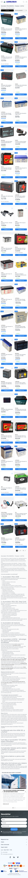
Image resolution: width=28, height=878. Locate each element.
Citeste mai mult (6, 803)
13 (23, 550)
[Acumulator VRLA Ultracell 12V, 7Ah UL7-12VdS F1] (21, 20)
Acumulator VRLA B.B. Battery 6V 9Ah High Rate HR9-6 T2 (6, 142)
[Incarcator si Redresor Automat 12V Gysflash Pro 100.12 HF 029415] (21, 504)
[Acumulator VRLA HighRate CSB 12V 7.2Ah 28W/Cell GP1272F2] (7, 76)
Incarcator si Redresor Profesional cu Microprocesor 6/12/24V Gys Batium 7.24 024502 (20, 274)
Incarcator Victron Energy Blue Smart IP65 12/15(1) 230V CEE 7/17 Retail (6, 514)
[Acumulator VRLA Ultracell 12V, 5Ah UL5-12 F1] (7, 452)
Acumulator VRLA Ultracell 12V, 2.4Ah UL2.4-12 (7, 327)
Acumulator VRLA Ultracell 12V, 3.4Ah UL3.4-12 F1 (21, 169)
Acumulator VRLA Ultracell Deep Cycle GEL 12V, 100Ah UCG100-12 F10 (6, 114)
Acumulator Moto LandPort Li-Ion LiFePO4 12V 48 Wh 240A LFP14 (20, 489)
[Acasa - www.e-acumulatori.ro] (10, 2)
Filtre (8, 10)
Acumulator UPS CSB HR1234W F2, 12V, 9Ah (7, 197)
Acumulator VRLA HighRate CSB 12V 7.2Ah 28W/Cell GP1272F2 (6, 86)
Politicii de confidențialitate (17, 832)
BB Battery (3, 140)
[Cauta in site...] (23, 2)
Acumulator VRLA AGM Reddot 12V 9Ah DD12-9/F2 (7, 410)
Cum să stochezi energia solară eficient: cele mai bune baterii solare (13, 791)
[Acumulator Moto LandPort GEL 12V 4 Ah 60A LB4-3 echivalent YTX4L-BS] (21, 530)
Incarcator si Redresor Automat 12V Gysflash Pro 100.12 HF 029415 (21, 514)
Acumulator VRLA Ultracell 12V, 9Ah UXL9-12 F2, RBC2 (21, 58)
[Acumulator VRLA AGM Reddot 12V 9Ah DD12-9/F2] (7, 400)
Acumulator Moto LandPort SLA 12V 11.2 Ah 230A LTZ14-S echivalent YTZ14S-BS (21, 383)
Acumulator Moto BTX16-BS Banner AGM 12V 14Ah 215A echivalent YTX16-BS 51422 (6, 436)
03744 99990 (4, 852)
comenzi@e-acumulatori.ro (7, 854)
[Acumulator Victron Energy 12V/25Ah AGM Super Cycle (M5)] (21, 317)
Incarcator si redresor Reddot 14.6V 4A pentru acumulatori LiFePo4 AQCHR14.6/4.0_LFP (20, 142)
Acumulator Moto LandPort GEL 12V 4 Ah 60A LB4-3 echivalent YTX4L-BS (20, 540)
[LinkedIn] (14, 857)
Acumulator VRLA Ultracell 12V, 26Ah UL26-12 (21, 462)
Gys (2, 221)
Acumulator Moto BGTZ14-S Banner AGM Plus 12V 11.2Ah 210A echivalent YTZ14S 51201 (21, 436)
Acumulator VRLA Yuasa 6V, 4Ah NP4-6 (20, 223)
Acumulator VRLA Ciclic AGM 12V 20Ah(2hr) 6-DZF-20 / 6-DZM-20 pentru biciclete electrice (6, 29)
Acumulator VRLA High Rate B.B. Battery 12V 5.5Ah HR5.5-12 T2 (7, 383)
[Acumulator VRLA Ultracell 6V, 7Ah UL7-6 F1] (7, 345)
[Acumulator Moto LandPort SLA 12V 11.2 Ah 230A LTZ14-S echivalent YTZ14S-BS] (21, 373)
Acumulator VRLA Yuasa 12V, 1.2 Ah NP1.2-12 (6, 300)
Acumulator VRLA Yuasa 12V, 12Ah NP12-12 (6, 274)
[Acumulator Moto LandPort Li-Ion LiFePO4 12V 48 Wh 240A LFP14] (21, 479)
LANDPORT (17, 194)
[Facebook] (10, 857)
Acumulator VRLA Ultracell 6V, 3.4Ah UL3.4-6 (20, 114)
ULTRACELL (17, 27)
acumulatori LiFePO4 (17, 645)
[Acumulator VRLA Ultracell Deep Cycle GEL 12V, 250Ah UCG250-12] (21, 290)
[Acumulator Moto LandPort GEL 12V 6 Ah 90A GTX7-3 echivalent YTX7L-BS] (21, 187)
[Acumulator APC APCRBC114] (7, 479)
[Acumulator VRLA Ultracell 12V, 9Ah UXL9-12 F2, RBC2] (21, 48)
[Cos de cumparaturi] (26, 2)
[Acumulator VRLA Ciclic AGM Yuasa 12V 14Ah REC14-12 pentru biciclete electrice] (7, 239)
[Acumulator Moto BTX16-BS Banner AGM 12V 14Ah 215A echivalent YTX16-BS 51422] (7, 426)
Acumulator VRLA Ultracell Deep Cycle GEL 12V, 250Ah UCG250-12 (20, 300)
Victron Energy (18, 325)
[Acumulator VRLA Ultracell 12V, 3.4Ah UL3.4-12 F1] (21, 159)
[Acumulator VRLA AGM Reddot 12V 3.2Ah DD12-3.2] (21, 76)
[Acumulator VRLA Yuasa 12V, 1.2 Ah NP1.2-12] (7, 290)
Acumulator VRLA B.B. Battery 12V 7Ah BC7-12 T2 (6, 540)
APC (2, 486)
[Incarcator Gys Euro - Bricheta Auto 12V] (7, 213)
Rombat (2, 27)
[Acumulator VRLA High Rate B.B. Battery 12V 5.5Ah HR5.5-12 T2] (7, 373)
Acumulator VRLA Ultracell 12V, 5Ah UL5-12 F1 (7, 462)
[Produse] (2, 1)
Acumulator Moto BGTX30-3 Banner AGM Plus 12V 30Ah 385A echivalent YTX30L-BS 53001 (6, 169)
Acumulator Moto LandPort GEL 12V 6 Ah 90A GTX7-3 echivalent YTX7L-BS (20, 197)
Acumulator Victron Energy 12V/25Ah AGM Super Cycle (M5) (20, 327)
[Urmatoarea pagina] (25, 550)
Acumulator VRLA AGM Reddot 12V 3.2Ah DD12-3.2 (21, 86)
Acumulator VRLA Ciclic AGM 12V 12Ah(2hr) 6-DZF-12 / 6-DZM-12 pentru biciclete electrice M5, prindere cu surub (7, 58)
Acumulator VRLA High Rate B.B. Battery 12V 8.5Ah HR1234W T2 (20, 355)
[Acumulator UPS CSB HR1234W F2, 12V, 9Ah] (7, 187)
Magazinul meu (4, 839)
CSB (2, 84)
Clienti (2, 842)
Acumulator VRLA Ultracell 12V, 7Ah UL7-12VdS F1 (21, 29)
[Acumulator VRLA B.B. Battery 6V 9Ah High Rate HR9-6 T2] (7, 132)
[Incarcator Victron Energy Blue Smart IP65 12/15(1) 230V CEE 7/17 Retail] (7, 504)
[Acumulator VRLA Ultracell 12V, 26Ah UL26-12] (21, 452)
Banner (2, 166)
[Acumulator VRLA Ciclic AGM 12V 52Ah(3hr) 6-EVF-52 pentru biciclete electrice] (21, 400)
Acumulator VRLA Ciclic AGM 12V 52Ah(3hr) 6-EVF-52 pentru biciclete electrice (21, 410)
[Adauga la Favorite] (12, 14)
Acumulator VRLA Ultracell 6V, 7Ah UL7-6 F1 (6, 355)
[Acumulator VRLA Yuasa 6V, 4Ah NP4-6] (21, 213)
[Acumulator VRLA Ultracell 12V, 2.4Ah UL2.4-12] (7, 317)
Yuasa (16, 221)
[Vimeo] (18, 857)
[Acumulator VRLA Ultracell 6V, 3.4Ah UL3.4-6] (21, 104)
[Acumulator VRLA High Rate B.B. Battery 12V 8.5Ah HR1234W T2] (21, 345)
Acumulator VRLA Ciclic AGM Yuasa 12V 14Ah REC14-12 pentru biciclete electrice (6, 249)
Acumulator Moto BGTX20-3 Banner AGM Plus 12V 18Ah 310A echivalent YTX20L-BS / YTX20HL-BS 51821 (20, 249)
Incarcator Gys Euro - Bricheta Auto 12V (6, 223)
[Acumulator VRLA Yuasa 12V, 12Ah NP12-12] (7, 264)
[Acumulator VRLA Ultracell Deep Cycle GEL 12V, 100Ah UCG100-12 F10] (7, 104)
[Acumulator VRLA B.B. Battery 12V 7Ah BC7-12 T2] (7, 530)
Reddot (16, 84)
